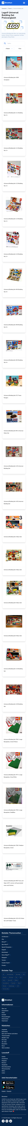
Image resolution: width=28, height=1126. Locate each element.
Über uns (4, 1008)
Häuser (19, 983)
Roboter (16, 980)
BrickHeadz (5, 952)
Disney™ (4, 942)
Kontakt (4, 1015)
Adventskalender (10, 974)
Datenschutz (5, 1019)
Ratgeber (4, 1061)
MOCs (3, 1071)
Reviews (4, 1063)
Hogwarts (4, 977)
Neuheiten (4, 1044)
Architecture (5, 936)
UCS (24, 974)
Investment (5, 1058)
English (4, 1091)
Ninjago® (4, 957)
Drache (4, 980)
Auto (21, 977)
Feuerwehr (13, 983)
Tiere (16, 977)
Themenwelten (6, 1035)
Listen (3, 1073)
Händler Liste (5, 1038)
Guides (3, 1056)
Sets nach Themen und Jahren (10, 1033)
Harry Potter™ (5, 955)
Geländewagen (11, 986)
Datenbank (5, 1031)
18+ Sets (4, 1042)
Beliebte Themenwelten (11, 933)
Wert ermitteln (6, 1048)
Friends (4, 965)
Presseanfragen (6, 1017)
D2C (3, 974)
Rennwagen (18, 974)
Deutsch (9, 1091)
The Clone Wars (6, 988)
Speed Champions (6, 947)
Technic (4, 960)
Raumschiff (10, 980)
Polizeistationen (6, 983)
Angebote (4, 1029)
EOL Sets (4, 1040)
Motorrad (4, 986)
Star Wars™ (5, 944)
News (3, 1046)
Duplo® (4, 949)
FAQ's (3, 1012)
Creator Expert (6, 963)
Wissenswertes (6, 1069)
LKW (18, 986)
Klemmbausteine (6, 1067)
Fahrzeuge (11, 977)
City (3, 939)
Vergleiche (4, 1065)
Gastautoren (5, 1010)
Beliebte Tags (7, 970)
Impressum (5, 1021)
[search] (5, 43)
